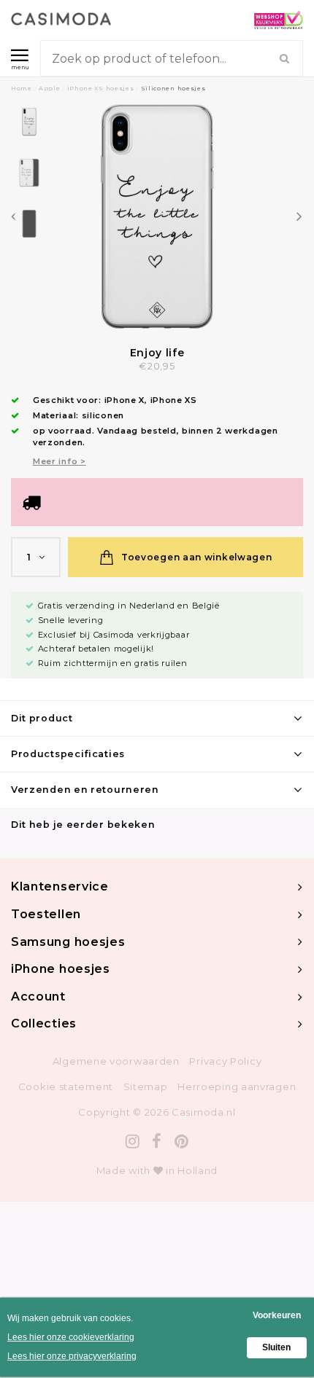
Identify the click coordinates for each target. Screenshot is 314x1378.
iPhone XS (173, 400)
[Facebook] (157, 1141)
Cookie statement (65, 1086)
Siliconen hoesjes (173, 88)
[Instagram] (133, 1141)
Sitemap (145, 1086)
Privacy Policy (225, 1061)
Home (21, 88)
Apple (50, 88)
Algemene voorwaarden (116, 1061)
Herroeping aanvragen (236, 1086)
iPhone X (124, 400)
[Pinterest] (182, 1141)
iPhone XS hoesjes (100, 88)
